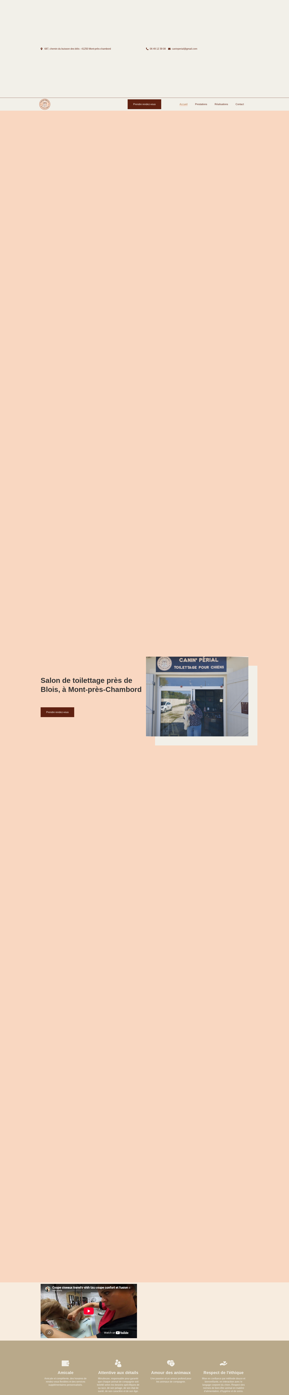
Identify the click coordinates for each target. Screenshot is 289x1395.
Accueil (184, 104)
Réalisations (221, 104)
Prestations (201, 104)
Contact (240, 104)
